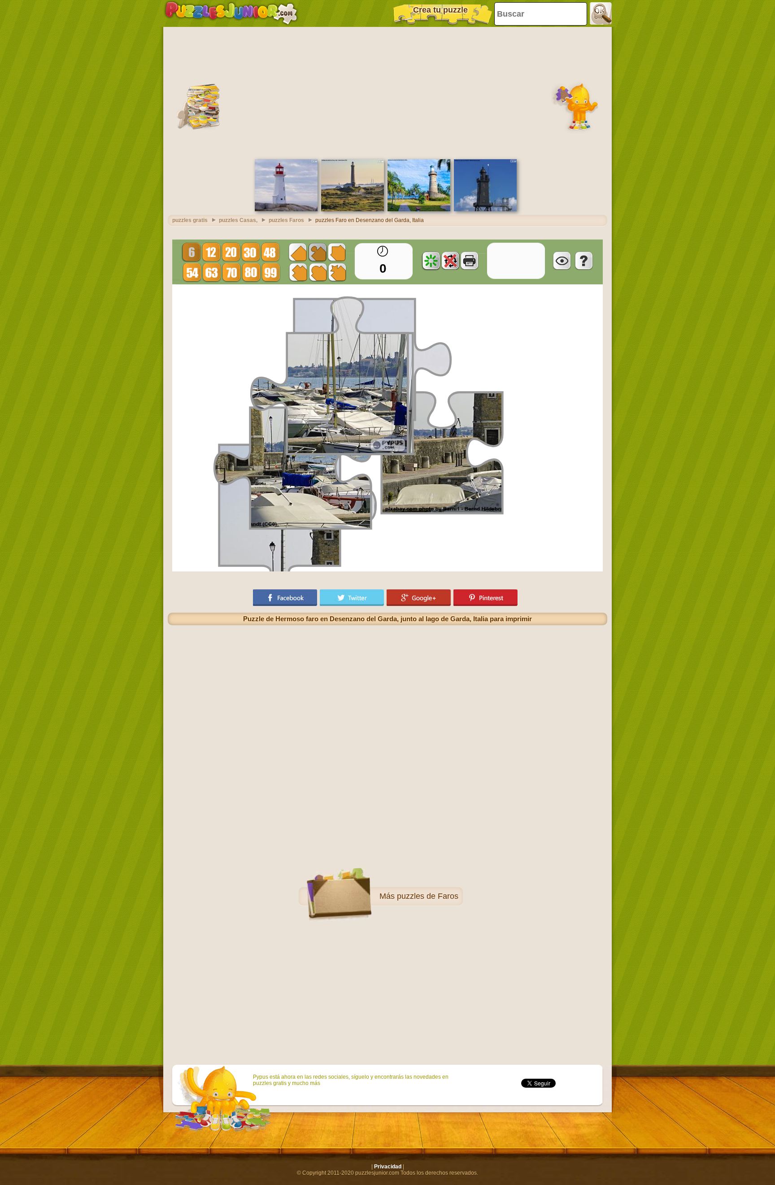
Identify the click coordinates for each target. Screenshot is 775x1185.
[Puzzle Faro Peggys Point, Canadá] (286, 209)
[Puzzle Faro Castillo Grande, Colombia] (419, 209)
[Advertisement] (387, 92)
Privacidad (387, 1166)
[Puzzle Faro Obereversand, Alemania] (485, 209)
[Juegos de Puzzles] (231, 13)
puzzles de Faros (427, 896)
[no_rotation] (450, 261)
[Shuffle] (431, 261)
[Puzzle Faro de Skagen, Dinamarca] (352, 209)
